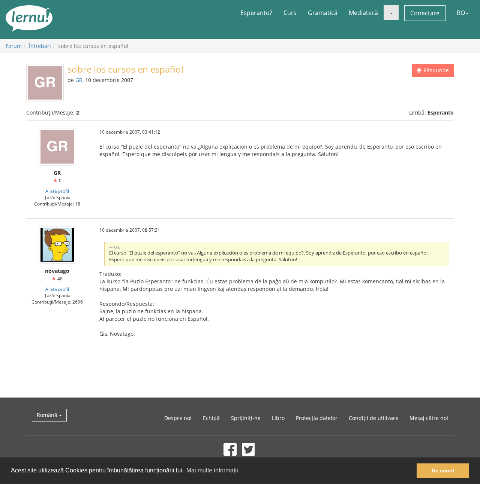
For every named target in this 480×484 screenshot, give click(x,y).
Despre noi (178, 417)
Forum (14, 45)
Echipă (211, 417)
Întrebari (40, 45)
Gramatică (323, 13)
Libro (278, 417)
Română (48, 414)
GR (78, 79)
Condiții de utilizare (373, 417)
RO (461, 13)
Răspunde (435, 70)
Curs (290, 13)
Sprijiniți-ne (246, 417)
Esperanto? (256, 13)
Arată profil (57, 191)
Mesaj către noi (429, 417)
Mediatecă (363, 13)
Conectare (425, 13)
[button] (391, 12)
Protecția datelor (317, 417)
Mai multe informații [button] (212, 470)
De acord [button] (443, 471)
